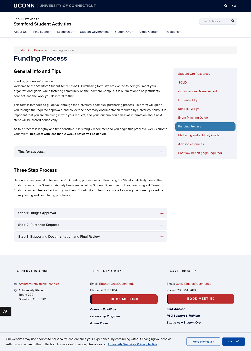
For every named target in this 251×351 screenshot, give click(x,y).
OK (231, 341)
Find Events (41, 32)
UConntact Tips (188, 100)
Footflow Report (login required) (200, 153)
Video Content (149, 32)
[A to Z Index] (234, 6)
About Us (20, 32)
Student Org (123, 32)
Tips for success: (31, 152)
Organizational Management (197, 91)
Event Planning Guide (193, 118)
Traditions (172, 32)
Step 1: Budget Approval (37, 213)
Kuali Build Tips (188, 109)
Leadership (64, 32)
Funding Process (189, 126)
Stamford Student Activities (42, 24)
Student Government (94, 32)
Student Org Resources (32, 50)
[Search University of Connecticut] (226, 6)
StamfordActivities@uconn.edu (40, 284)
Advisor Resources (191, 144)
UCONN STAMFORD (26, 19)
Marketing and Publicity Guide (198, 135)
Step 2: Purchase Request (38, 225)
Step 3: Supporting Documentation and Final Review (59, 237)
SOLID (182, 83)
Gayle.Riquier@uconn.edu (193, 284)
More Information (203, 341)
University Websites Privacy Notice (132, 344)
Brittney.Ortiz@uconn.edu (117, 284)
